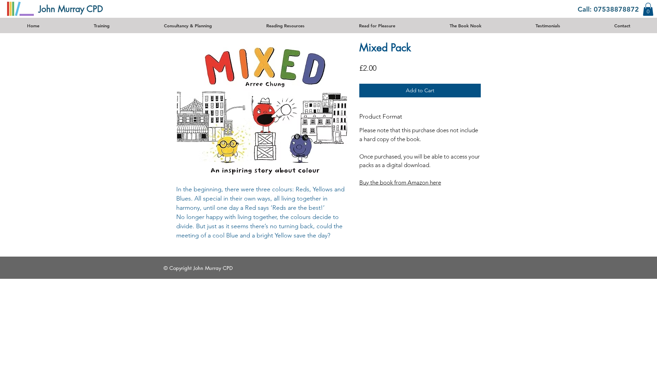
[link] (648, 9)
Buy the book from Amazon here (400, 182)
